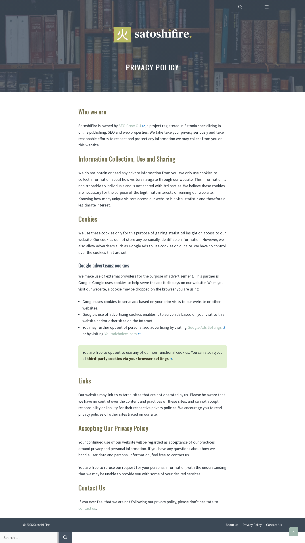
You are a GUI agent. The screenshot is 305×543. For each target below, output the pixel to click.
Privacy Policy (252, 525)
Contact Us (274, 525)
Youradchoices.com (120, 333)
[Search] (65, 537)
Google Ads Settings (205, 327)
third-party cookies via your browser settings (128, 358)
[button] (240, 6)
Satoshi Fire (41, 525)
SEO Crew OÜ (130, 125)
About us (232, 525)
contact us (87, 508)
